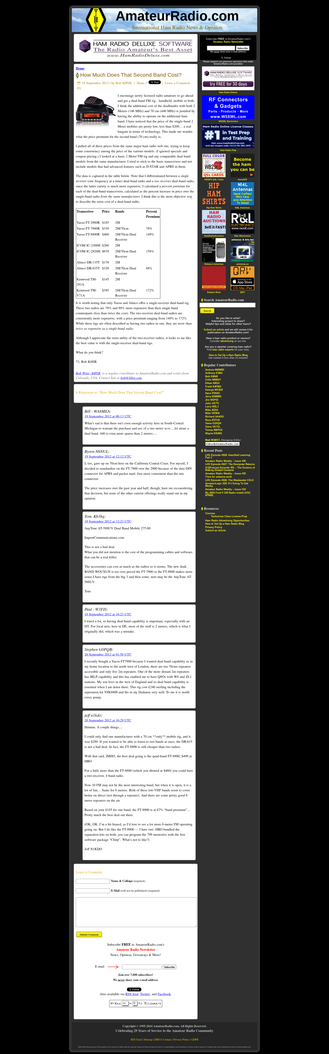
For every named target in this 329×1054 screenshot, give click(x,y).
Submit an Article (215, 530)
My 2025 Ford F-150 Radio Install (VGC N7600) (228, 494)
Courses (210, 513)
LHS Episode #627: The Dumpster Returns (230, 464)
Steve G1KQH (213, 423)
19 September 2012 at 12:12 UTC (108, 456)
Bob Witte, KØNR (88, 373)
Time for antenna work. (218, 476)
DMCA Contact (162, 1039)
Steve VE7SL (212, 426)
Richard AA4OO (214, 416)
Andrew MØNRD (214, 369)
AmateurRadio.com (177, 15)
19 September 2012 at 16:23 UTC (108, 614)
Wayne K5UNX (213, 433)
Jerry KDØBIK (213, 396)
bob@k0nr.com (131, 377)
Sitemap (148, 1039)
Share (141, 83)
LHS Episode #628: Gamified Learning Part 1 (227, 456)
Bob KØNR (124, 83)
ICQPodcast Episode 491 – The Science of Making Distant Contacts (230, 469)
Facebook (164, 994)
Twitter (145, 994)
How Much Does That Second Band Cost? (130, 75)
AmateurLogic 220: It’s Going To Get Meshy (226, 484)
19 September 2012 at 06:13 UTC (108, 416)
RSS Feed (136, 1039)
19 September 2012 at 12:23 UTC (108, 521)
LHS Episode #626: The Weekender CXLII (229, 480)
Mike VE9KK (212, 413)
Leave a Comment (177, 83)
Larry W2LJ (212, 406)
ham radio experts (223, 349)
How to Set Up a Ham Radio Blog (228, 355)
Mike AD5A (211, 410)
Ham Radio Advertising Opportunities (227, 520)
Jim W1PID (211, 399)
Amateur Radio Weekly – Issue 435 (225, 473)
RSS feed (131, 994)
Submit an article (214, 329)
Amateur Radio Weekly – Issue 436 (225, 461)
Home (80, 68)
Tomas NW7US (214, 429)
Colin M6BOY (213, 379)
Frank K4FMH (213, 386)
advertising (226, 341)
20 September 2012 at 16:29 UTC (108, 720)
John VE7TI (212, 403)
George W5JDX (214, 389)
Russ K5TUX (212, 420)
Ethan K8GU (212, 383)
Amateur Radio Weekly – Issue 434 (225, 489)
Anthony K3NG (214, 373)
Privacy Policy (213, 527)
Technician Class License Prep (229, 516)
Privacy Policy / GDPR (185, 1039)
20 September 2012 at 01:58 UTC (108, 654)
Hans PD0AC (212, 393)
